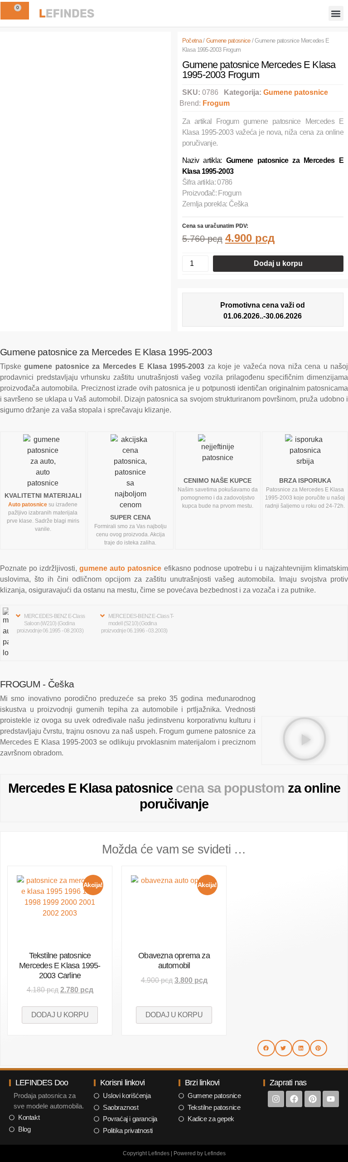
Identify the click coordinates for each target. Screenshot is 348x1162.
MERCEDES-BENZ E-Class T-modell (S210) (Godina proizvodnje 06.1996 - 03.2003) (137, 623)
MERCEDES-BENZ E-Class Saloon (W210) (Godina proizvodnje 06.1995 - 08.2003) (51, 623)
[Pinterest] (312, 1099)
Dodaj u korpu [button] (60, 1015)
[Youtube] (331, 1099)
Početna (192, 40)
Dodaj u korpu (278, 263)
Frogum (216, 103)
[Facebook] (294, 1099)
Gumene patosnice (228, 40)
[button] (336, 13)
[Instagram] (276, 1099)
